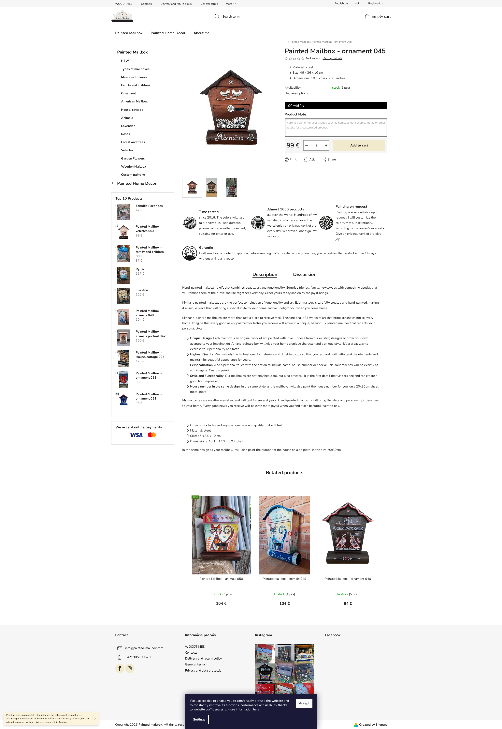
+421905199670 (138, 657)
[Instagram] (129, 668)
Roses (125, 134)
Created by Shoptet (373, 724)
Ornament (128, 93)
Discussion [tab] (305, 274)
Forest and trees (133, 142)
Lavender (128, 126)
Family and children (135, 85)
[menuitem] (129, 33)
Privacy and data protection (204, 670)
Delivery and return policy (176, 4)
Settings (199, 719)
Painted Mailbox (132, 52)
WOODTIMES (123, 4)
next (384, 554)
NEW (125, 61)
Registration (375, 3)
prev (185, 554)
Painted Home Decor (136, 183)
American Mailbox (134, 101)
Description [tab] (264, 274)
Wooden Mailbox (133, 166)
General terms (209, 4)
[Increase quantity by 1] (326, 145)
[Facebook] (119, 668)
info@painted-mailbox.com (144, 648)
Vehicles (127, 150)
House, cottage (132, 110)
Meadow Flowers (134, 77)
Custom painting (133, 175)
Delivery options (296, 93)
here (256, 709)
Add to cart (359, 145)
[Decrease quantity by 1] (306, 145)
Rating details (332, 58)
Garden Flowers (133, 158)
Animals (127, 118)
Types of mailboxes (135, 69)
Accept (304, 703)
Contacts (146, 4)
